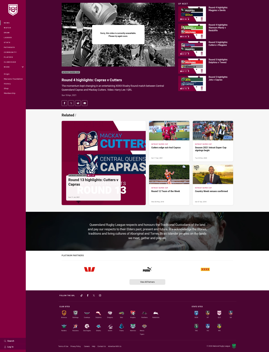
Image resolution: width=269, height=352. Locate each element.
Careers (87, 346)
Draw (7, 33)
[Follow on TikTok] (81, 295)
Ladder (8, 37)
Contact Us (102, 346)
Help (93, 346)
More (7, 67)
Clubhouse (10, 62)
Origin (7, 74)
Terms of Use (63, 346)
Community (10, 52)
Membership (9, 93)
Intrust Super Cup (70, 72)
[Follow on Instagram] (100, 295)
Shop (6, 88)
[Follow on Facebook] (88, 295)
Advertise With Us (114, 346)
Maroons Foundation (13, 79)
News (7, 23)
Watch (7, 28)
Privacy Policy (75, 346)
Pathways (9, 47)
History (7, 83)
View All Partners (147, 282)
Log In (10, 346)
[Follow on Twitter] (94, 295)
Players (8, 57)
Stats (7, 42)
